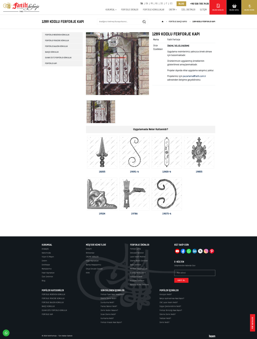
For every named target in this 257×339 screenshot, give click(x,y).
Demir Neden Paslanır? (109, 310)
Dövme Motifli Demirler (139, 261)
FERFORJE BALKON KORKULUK (56, 46)
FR (152, 4)
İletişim (203, 10)
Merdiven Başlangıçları (138, 269)
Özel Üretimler (188, 10)
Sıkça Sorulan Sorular (94, 269)
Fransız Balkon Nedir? (109, 306)
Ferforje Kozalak (136, 277)
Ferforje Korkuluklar (153, 10)
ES (171, 4)
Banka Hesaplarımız (93, 265)
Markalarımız (47, 269)
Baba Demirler (135, 265)
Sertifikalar (46, 265)
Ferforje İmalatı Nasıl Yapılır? (111, 322)
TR (141, 4)
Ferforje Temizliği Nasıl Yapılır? (171, 310)
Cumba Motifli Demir (138, 273)
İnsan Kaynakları (48, 273)
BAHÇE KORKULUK (52, 52)
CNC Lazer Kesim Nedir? (169, 303)
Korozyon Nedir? (166, 295)
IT (166, 4)
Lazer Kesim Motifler (137, 257)
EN (147, 4)
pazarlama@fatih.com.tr (194, 76)
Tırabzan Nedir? (165, 318)
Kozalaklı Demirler (137, 281)
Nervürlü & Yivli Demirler (139, 285)
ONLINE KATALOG (92, 257)
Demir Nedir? (164, 322)
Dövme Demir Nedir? (108, 299)
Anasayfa (45, 249)
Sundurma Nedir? (107, 303)
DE (161, 4)
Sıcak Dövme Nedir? (108, 314)
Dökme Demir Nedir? (168, 314)
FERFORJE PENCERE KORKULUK (57, 41)
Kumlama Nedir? (107, 318)
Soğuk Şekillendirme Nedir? (170, 306)
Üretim (44, 261)
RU (156, 4)
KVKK (88, 273)
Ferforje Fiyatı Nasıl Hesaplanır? (112, 295)
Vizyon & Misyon (48, 257)
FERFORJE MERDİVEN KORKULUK (57, 35)
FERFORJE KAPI (51, 63)
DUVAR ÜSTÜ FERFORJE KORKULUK (58, 58)
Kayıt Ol (181, 280)
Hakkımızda (46, 253)
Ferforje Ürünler (129, 10)
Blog (181, 3)
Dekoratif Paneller (137, 253)
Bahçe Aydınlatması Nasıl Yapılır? (172, 299)
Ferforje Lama (135, 249)
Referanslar (90, 253)
